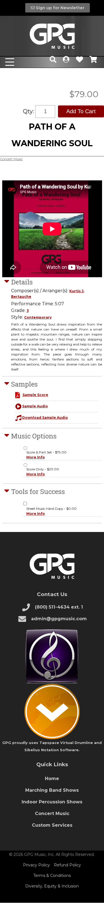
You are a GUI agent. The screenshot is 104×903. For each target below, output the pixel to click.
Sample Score (35, 395)
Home (52, 778)
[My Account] (66, 61)
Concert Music (11, 159)
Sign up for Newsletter (59, 7)
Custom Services (52, 825)
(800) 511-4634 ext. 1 (58, 607)
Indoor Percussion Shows (52, 801)
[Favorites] (79, 61)
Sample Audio (35, 406)
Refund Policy (67, 864)
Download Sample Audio (45, 417)
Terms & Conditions (52, 875)
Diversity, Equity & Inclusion (52, 886)
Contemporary (38, 317)
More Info (35, 457)
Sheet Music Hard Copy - (51, 511)
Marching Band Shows (52, 790)
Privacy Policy (36, 864)
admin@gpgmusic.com (58, 618)
